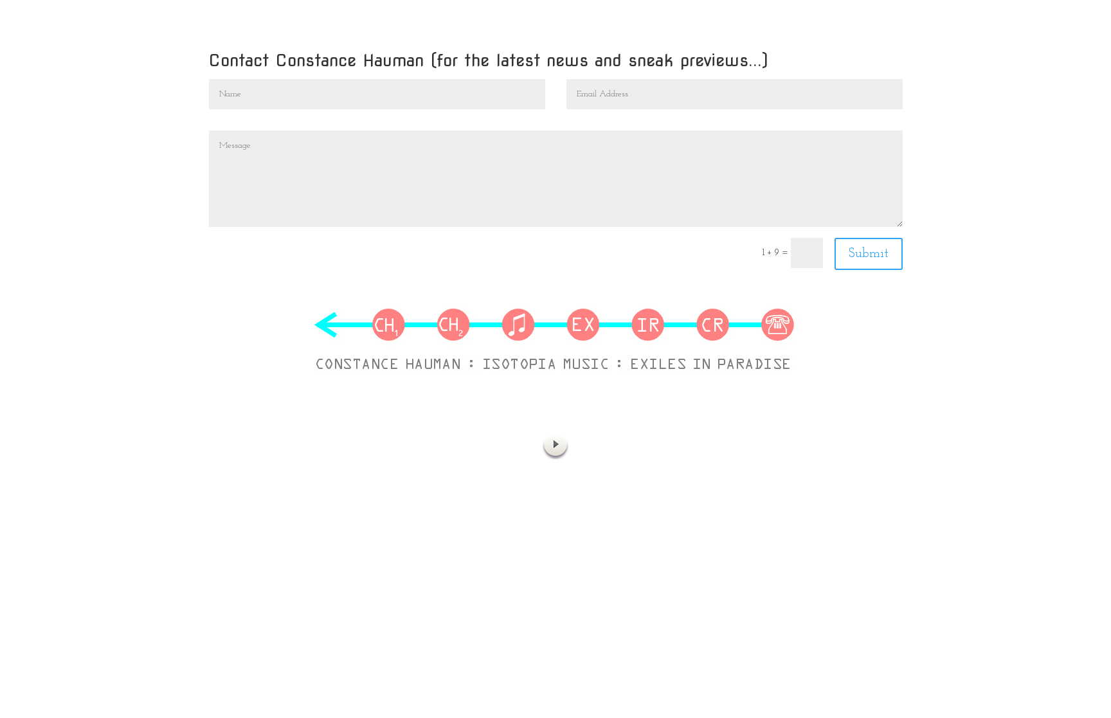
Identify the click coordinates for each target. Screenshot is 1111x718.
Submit (869, 253)
